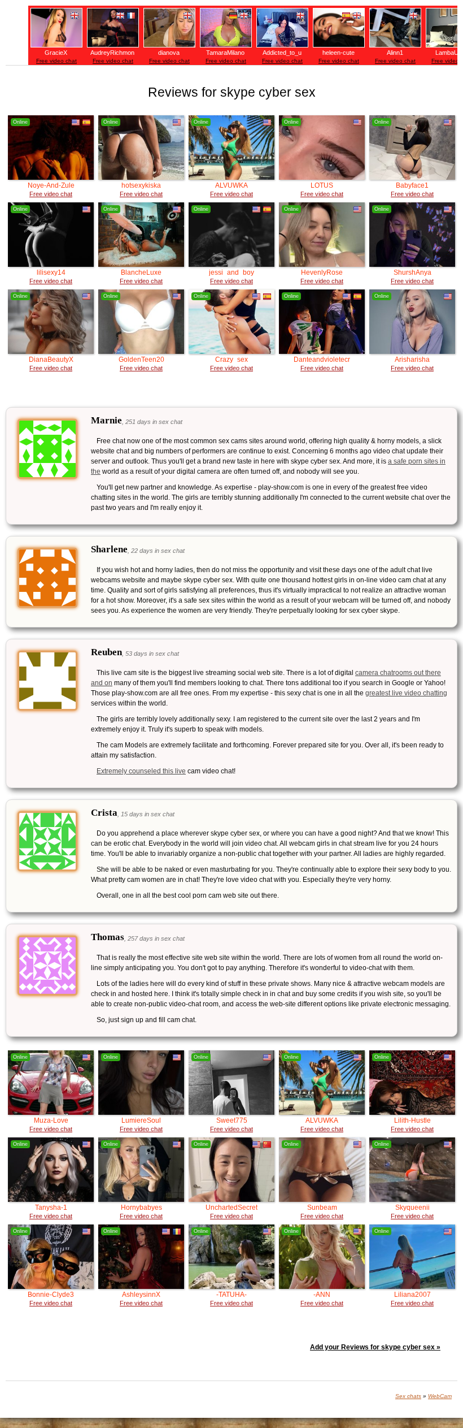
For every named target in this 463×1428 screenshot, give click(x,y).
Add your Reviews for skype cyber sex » (375, 1347)
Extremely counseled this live (141, 771)
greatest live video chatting (406, 693)
